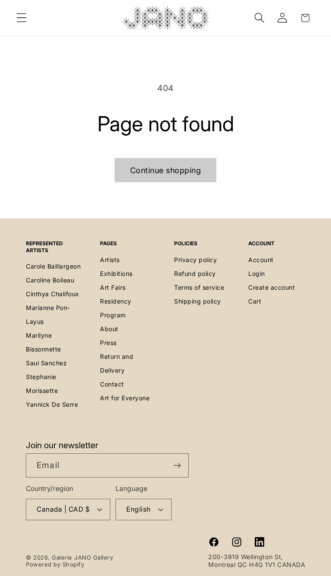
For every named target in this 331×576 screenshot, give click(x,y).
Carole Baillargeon (53, 266)
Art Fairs (113, 287)
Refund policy (195, 273)
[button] (21, 17)
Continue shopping (165, 170)
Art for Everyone (125, 398)
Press (108, 342)
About (109, 328)
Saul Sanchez (46, 363)
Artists (110, 259)
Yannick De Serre (52, 404)
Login (256, 273)
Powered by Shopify (55, 564)
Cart (254, 301)
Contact (112, 384)
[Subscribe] (177, 465)
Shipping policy (197, 301)
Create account (271, 287)
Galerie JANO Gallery (82, 557)
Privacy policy (195, 259)
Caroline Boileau (50, 280)
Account (261, 259)
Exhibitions (116, 273)
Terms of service (199, 287)
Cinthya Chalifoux (52, 293)
